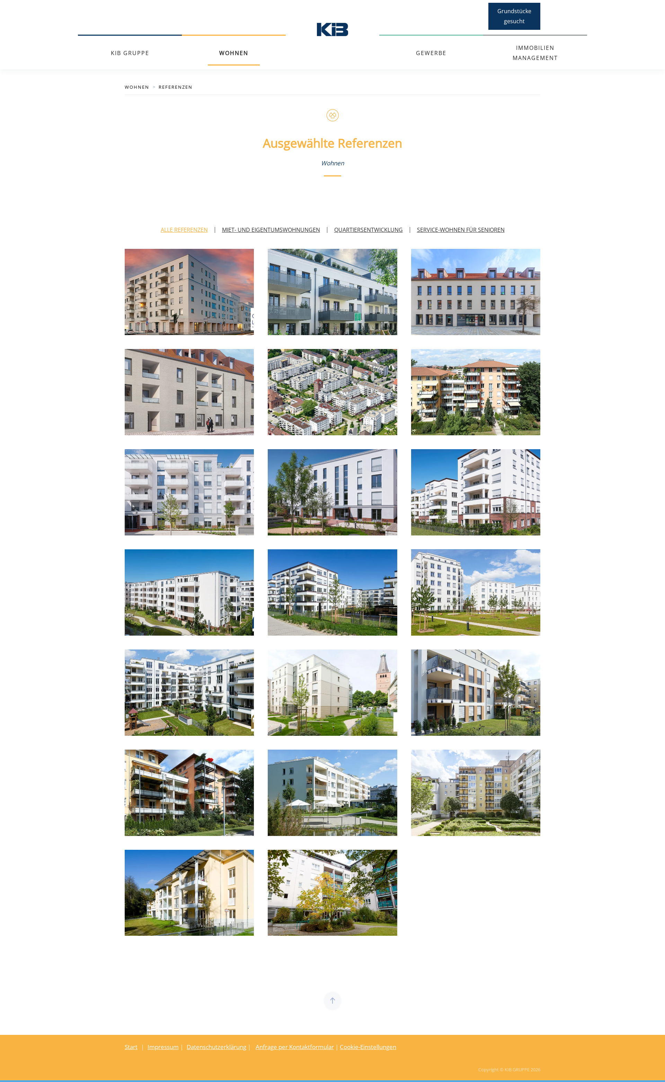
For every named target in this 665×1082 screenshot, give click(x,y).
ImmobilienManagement (535, 53)
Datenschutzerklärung (216, 1047)
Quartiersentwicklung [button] (368, 230)
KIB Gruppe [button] (130, 53)
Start (131, 1047)
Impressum (163, 1047)
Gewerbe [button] (431, 53)
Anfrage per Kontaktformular (295, 1047)
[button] (332, 1001)
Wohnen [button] (233, 53)
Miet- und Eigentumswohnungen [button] (271, 230)
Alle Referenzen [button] (184, 230)
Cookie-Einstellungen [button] (368, 1047)
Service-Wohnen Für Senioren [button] (461, 230)
